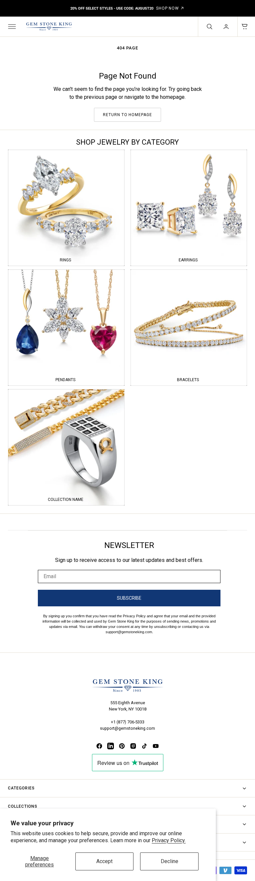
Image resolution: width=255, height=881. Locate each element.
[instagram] (133, 746)
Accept (104, 861)
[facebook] (99, 746)
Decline (169, 861)
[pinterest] (122, 746)
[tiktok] (144, 746)
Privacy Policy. (169, 840)
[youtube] (156, 746)
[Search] (208, 26)
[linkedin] (111, 746)
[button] (11, 26)
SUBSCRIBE (129, 598)
